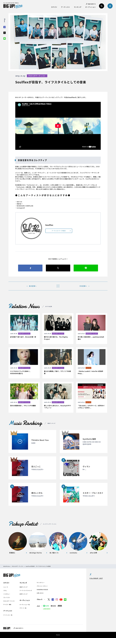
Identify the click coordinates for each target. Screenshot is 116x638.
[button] (24, 327)
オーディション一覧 (25, 604)
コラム (5, 590)
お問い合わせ (40, 593)
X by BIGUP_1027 (96, 578)
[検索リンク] (101, 6)
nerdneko (73, 552)
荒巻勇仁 (12, 552)
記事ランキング (23, 594)
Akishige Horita (35, 552)
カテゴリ (54, 7)
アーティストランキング (26, 590)
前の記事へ (33, 286)
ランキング (77, 7)
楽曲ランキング (23, 587)
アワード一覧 (23, 608)
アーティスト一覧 (7, 615)
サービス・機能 (7, 604)
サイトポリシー (41, 582)
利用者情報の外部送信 (42, 589)
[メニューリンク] (110, 6)
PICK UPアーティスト (9, 601)
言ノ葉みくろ (54, 552)
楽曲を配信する (92, 4)
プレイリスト (6, 597)
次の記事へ (83, 286)
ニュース (5, 587)
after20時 (93, 552)
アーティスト (65, 7)
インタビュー (6, 594)
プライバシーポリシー (42, 586)
